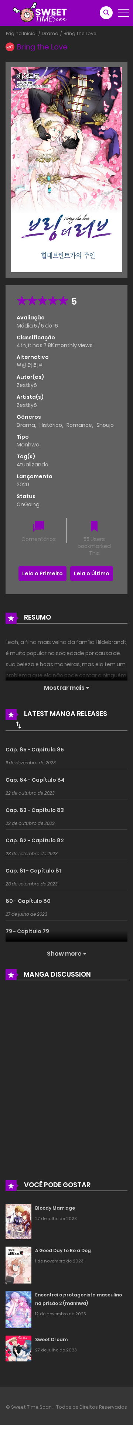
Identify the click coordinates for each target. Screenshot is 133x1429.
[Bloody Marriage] (18, 1221)
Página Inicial (21, 33)
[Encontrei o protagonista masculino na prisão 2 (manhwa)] (18, 1309)
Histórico (51, 425)
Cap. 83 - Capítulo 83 (35, 810)
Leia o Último (91, 573)
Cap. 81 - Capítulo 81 (33, 870)
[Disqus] (66, 1085)
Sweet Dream (51, 1339)
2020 (23, 484)
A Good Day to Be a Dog (63, 1250)
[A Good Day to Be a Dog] (18, 1264)
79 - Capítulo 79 (27, 931)
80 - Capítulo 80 (28, 901)
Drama (50, 33)
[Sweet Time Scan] (44, 12)
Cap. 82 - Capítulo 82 (35, 840)
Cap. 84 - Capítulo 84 (35, 780)
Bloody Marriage (55, 1208)
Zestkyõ (27, 385)
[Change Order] (18, 724)
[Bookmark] (94, 527)
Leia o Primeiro (42, 573)
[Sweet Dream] (18, 1348)
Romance (79, 425)
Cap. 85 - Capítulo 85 (35, 749)
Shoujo (105, 425)
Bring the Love (80, 33)
